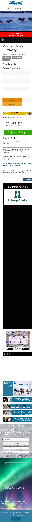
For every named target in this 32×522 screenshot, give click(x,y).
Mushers (14, 54)
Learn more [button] (20, 515)
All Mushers (7, 57)
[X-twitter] (15, 8)
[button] (8, 8)
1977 (7, 81)
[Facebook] (12, 8)
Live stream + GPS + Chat (16, 35)
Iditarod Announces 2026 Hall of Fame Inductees (15, 142)
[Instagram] (18, 8)
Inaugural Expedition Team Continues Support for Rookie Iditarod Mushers (17, 164)
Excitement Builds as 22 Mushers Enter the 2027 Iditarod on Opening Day (16, 150)
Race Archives (6, 54)
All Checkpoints (17, 57)
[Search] (23, 8)
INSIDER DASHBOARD (16, 33)
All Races (6, 60)
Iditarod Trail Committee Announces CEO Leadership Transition (16, 157)
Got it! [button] (16, 519)
